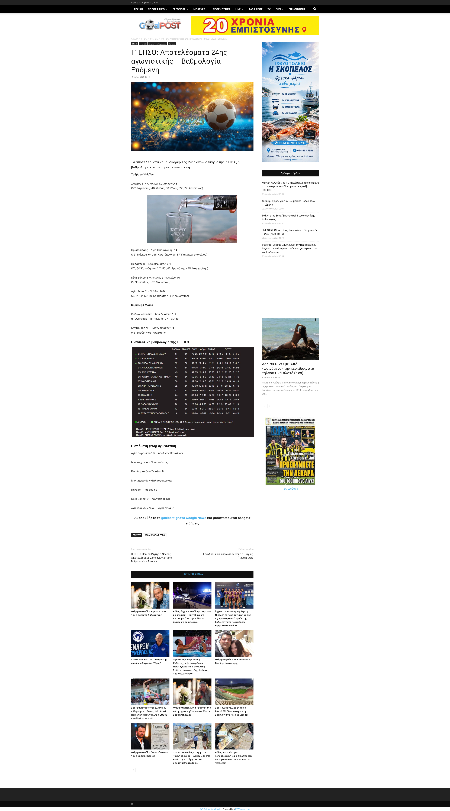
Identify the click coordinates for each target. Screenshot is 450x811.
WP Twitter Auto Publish (211, 809)
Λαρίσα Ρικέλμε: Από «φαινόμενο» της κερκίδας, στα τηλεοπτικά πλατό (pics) (288, 368)
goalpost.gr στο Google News (183, 518)
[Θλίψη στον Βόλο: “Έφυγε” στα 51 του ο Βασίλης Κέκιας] (150, 736)
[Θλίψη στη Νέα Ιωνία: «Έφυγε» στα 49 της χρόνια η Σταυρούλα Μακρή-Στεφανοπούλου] (192, 691)
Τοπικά (172, 44)
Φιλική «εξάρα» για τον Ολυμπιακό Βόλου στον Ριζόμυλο (288, 203)
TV (269, 9)
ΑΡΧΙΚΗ (138, 9)
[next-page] (139, 770)
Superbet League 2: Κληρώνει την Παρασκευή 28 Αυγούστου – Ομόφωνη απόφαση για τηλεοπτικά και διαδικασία (289, 248)
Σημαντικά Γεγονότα (157, 44)
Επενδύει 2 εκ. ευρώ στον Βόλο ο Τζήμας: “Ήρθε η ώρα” (228, 555)
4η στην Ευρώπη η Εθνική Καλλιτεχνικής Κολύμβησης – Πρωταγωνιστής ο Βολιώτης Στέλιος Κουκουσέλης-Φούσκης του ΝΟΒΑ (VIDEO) (191, 666)
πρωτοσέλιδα (290, 488)
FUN (278, 9)
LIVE (238, 9)
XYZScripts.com (242, 809)
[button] (314, 9)
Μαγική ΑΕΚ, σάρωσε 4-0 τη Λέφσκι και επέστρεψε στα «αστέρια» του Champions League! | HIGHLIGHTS (290, 186)
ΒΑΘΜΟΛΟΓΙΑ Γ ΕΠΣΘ (155, 535)
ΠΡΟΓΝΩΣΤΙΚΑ (221, 9)
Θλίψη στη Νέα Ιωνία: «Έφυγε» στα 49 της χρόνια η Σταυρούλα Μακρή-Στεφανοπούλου (192, 711)
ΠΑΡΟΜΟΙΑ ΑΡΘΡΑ (192, 574)
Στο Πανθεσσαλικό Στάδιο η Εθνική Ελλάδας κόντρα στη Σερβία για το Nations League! (231, 711)
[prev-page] (133, 770)
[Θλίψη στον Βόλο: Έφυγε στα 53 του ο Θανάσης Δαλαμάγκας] (150, 595)
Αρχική (134, 38)
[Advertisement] (290, 290)
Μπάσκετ (199, 9)
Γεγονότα (179, 9)
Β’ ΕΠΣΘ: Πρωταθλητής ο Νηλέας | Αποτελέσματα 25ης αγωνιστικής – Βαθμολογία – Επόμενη (152, 557)
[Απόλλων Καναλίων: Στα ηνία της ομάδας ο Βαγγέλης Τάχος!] (150, 643)
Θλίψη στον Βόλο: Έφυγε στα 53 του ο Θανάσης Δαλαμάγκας (288, 217)
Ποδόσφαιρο (156, 9)
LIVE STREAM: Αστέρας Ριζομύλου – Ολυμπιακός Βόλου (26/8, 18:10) (290, 232)
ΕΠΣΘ (144, 38)
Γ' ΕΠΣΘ (154, 38)
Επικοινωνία (297, 9)
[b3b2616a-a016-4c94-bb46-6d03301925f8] (192, 245)
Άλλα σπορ (256, 9)
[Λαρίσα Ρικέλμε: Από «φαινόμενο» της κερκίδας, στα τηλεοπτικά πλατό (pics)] (290, 339)
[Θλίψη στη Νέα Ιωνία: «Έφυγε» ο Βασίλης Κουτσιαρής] (234, 643)
